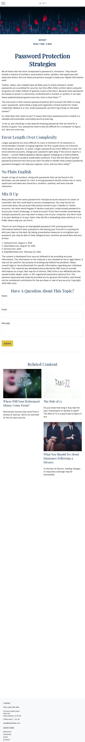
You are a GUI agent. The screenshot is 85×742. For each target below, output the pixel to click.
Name (4, 295)
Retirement (7, 732)
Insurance (6, 740)
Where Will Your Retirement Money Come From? (21, 403)
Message (6, 323)
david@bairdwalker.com (11, 723)
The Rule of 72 (53, 401)
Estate (5, 737)
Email (4, 309)
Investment (7, 734)
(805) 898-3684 (13, 707)
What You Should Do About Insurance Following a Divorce (61, 458)
